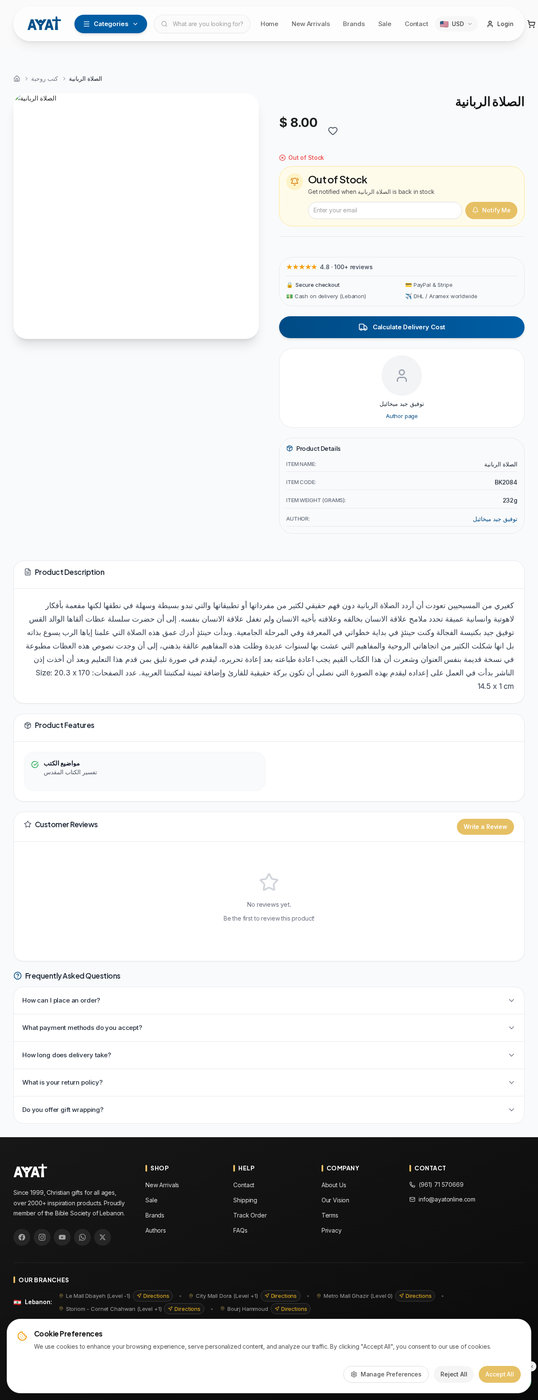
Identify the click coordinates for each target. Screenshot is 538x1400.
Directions (156, 1295)
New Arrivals (311, 24)
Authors (155, 1230)
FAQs (240, 1230)
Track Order (249, 1215)
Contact (416, 24)
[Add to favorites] (332, 130)
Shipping (245, 1200)
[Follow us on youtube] (62, 1237)
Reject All (453, 1374)
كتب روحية (44, 78)
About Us (334, 1184)
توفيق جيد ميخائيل (495, 518)
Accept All (499, 1374)
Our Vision (336, 1200)
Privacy (332, 1230)
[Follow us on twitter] (102, 1237)
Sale (384, 24)
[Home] (16, 78)
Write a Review (485, 826)
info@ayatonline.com (447, 1199)
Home (269, 24)
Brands (353, 24)
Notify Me (496, 210)
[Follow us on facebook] (21, 1237)
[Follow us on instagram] (42, 1237)
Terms (330, 1215)
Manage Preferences (391, 1374)
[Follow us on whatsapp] (82, 1237)
